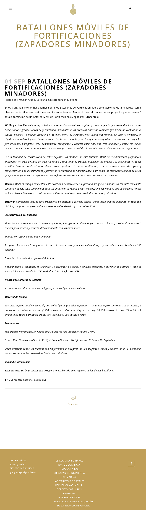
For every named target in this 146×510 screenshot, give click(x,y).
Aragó (31, 99)
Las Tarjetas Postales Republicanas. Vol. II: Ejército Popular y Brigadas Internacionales (69, 489)
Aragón (18, 379)
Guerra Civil (40, 379)
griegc (73, 99)
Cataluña (41, 99)
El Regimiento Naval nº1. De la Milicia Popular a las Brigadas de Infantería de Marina (69, 469)
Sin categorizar (57, 99)
